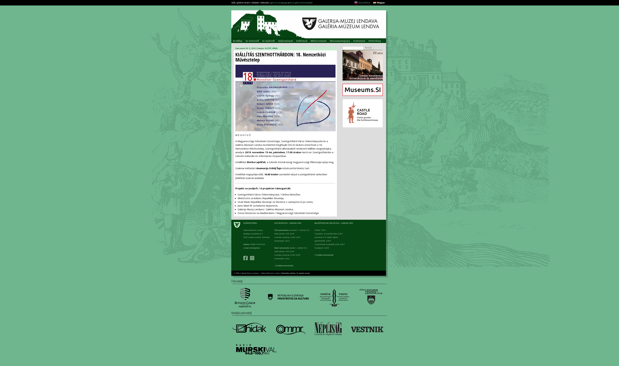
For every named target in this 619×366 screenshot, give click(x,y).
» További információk (283, 266)
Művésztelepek (318, 40)
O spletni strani (303, 273)
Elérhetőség (374, 40)
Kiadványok (359, 40)
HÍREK (275, 48)
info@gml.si (255, 248)
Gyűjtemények (285, 40)
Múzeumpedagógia (340, 40)
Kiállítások (301, 40)
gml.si (273, 2)
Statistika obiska (288, 273)
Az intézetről (252, 40)
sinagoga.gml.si (285, 2)
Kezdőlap (237, 40)
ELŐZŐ (268, 48)
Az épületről (268, 40)
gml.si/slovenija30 (303, 2)
